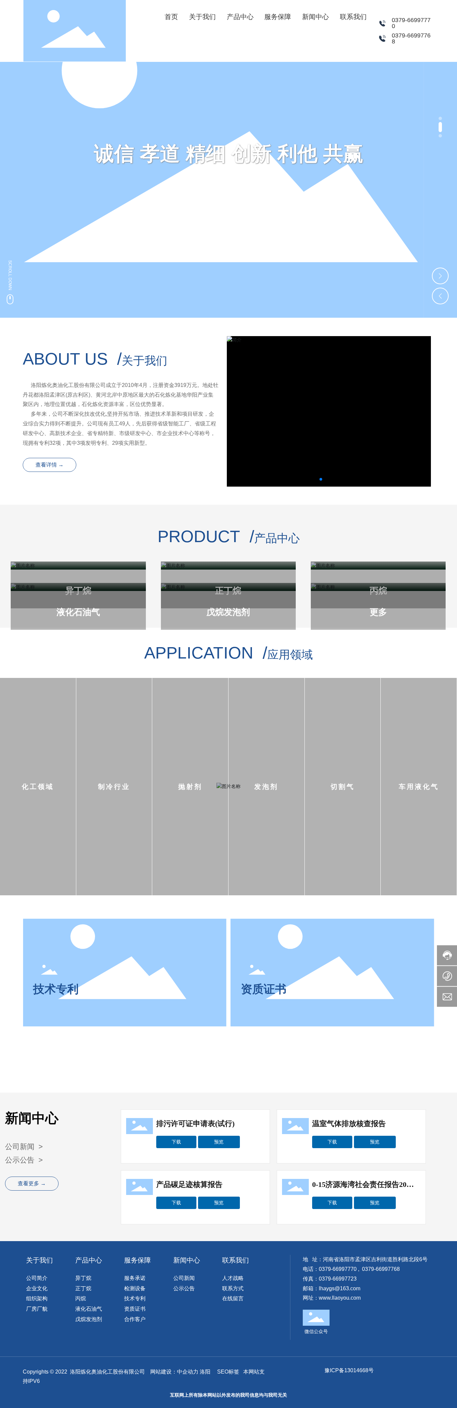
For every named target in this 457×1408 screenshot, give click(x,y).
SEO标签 (228, 1372)
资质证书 (263, 989)
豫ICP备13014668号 (349, 1370)
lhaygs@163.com (339, 1288)
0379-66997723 (338, 1279)
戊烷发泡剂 (228, 612)
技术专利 (56, 989)
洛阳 (205, 1372)
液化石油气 (78, 612)
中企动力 (187, 1372)
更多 (378, 612)
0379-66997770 (411, 23)
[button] (440, 118)
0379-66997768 (411, 38)
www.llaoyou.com (340, 1298)
